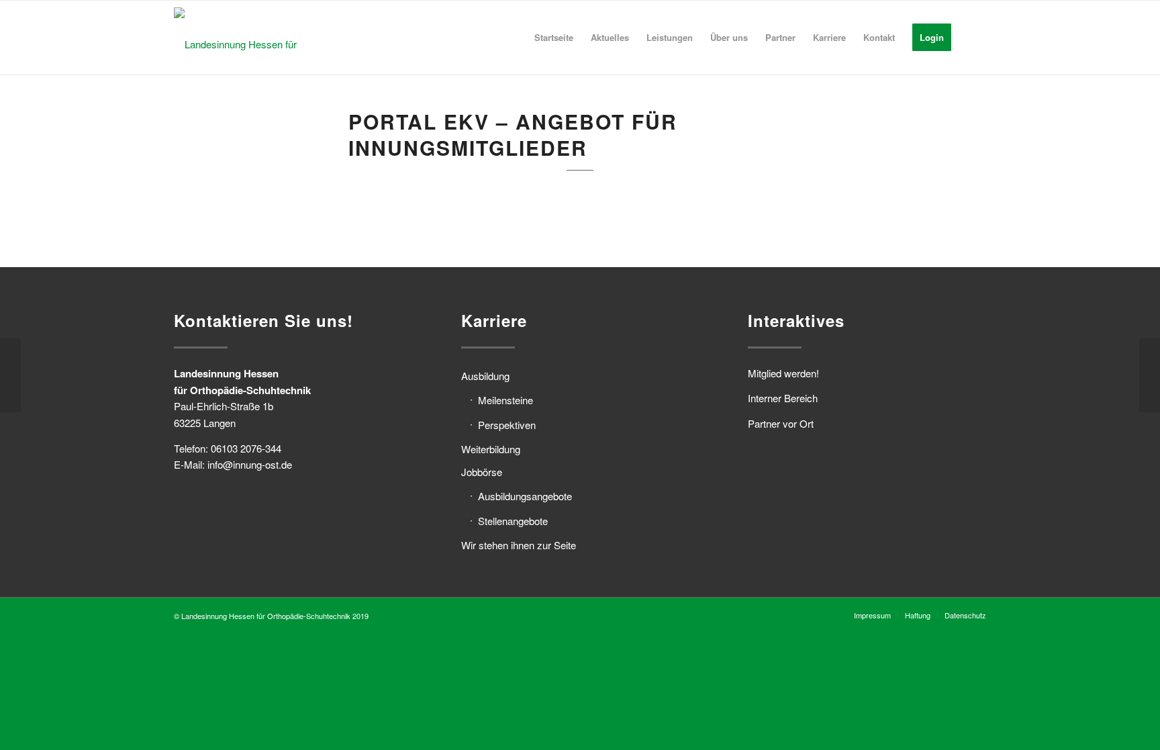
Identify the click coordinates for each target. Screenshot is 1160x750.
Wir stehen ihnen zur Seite (518, 545)
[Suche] (973, 38)
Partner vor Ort (781, 423)
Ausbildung (485, 376)
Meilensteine (505, 400)
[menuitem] (554, 38)
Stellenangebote (513, 521)
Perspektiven (507, 425)
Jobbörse (481, 472)
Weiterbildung (490, 449)
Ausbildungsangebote (525, 496)
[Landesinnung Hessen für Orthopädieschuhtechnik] (264, 38)
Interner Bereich (783, 398)
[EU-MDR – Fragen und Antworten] (10, 375)
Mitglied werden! (783, 373)
